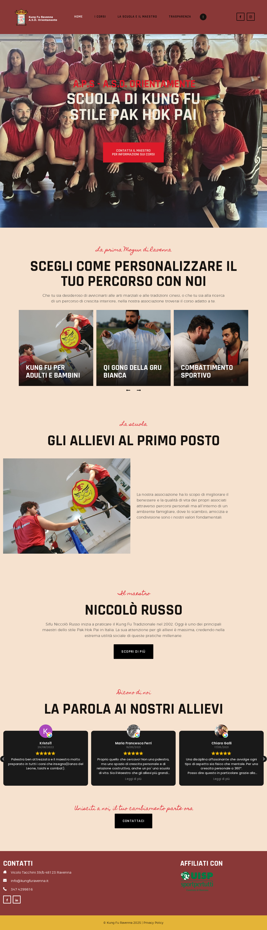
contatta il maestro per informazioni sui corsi (133, 152)
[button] (128, 390)
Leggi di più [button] (133, 779)
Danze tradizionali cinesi (202, 367)
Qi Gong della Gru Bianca (55, 371)
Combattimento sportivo (129, 371)
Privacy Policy (153, 922)
